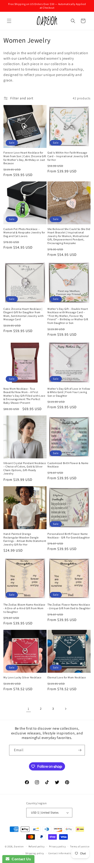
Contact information (60, 853)
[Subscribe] (80, 750)
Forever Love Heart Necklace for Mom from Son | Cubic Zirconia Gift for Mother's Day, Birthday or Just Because (24, 158)
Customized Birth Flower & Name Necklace (68, 464)
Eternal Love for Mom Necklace (66, 677)
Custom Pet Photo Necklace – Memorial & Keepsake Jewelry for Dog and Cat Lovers (24, 232)
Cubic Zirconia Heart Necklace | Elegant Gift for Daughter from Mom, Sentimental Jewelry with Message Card (23, 314)
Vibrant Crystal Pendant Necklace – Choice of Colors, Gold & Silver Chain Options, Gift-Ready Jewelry (24, 468)
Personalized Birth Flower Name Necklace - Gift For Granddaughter (68, 535)
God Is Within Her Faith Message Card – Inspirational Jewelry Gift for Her (67, 156)
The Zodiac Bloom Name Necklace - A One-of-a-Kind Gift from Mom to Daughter (24, 608)
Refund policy (37, 846)
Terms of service (79, 846)
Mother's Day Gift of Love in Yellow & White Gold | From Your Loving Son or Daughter (68, 392)
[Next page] (65, 709)
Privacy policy (57, 846)
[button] (9, 21)
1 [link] (28, 709)
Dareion (19, 846)
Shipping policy (34, 853)
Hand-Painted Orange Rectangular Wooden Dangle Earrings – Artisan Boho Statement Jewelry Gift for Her (24, 539)
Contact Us (20, 859)
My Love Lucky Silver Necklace (22, 677)
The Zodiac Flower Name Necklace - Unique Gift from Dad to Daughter (68, 606)
